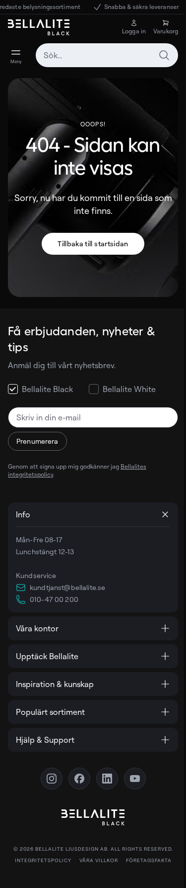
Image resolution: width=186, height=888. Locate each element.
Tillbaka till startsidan (93, 243)
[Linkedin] (103, 778)
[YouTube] (131, 778)
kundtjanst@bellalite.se (67, 587)
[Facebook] (75, 778)
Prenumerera (37, 441)
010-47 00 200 (54, 599)
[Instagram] (48, 778)
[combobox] (107, 55)
